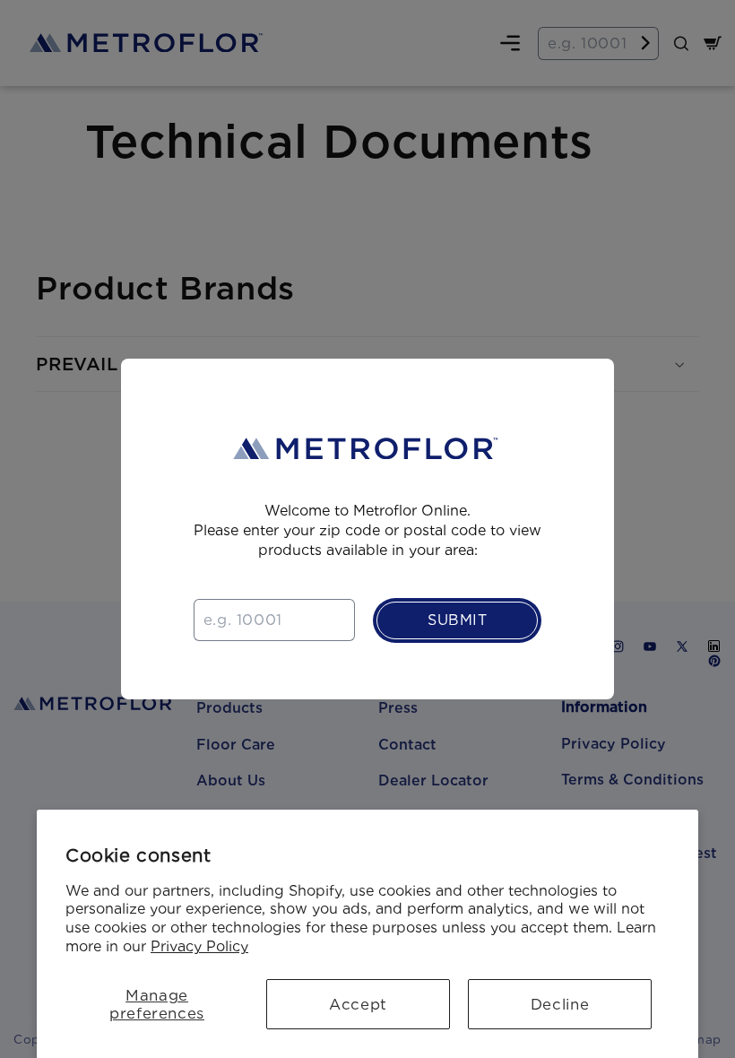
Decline (560, 1004)
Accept (358, 1004)
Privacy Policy (199, 946)
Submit (458, 620)
